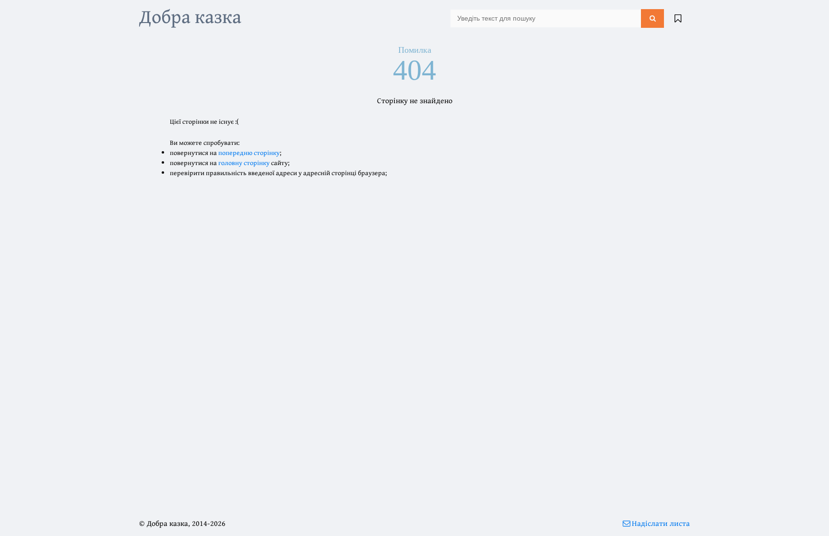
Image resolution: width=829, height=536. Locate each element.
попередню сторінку (249, 152)
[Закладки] (678, 18)
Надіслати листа (661, 523)
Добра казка (190, 16)
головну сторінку (244, 162)
